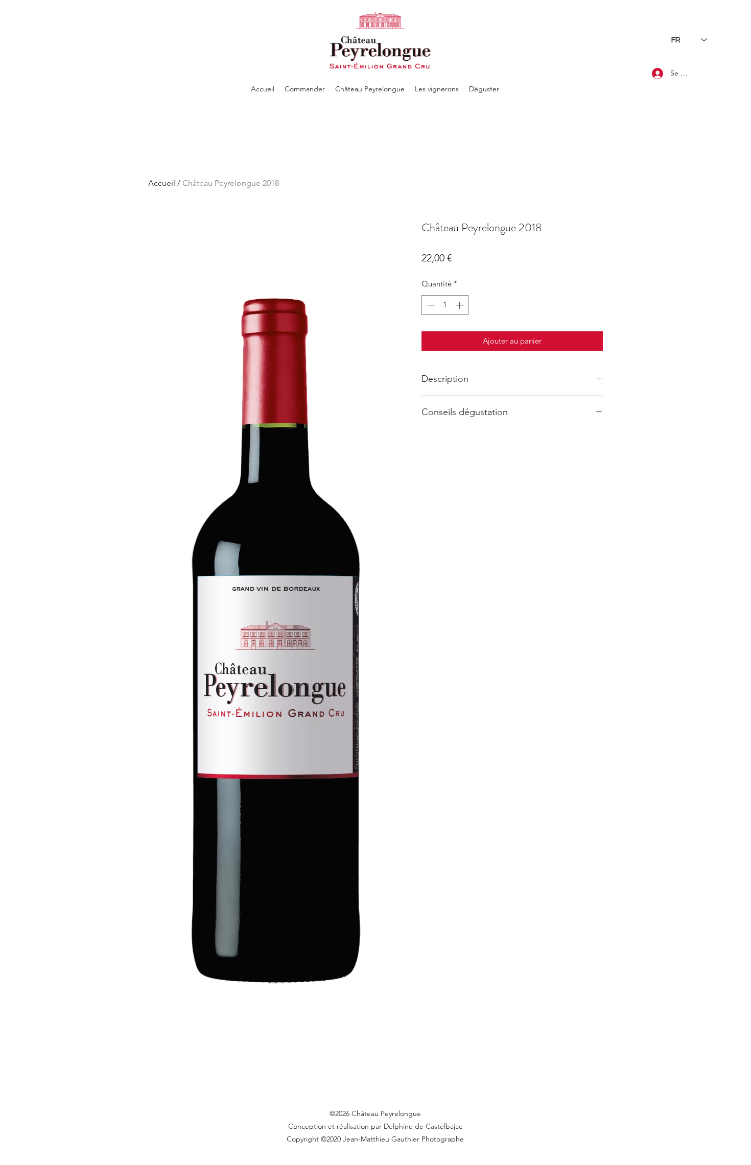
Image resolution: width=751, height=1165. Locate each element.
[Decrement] (430, 305)
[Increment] (460, 305)
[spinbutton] (445, 305)
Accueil (161, 183)
